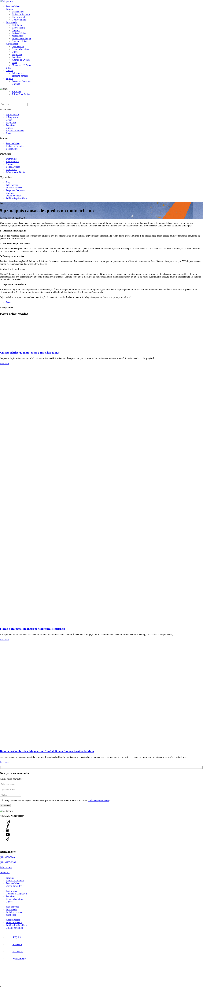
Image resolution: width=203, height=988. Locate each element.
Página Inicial (12, 114)
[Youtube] (8, 835)
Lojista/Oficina (19, 33)
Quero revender (19, 17)
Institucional (11, 891)
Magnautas (17, 54)
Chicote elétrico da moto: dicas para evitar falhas (29, 352)
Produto (9, 9)
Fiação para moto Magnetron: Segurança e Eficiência (32, 628)
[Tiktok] (8, 840)
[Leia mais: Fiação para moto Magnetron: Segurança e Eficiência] (101, 495)
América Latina (21, 94)
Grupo (9, 120)
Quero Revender (14, 886)
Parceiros (16, 57)
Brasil (16, 91)
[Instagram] (8, 822)
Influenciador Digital (21, 38)
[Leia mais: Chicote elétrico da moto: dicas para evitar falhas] (101, 333)
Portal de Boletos (14, 922)
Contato (9, 70)
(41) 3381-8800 (7, 857)
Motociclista (17, 35)
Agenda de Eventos (21, 60)
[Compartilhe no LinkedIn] (20, 307)
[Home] (6, 1)
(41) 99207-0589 (8, 862)
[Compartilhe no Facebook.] (17, 307)
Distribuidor (17, 25)
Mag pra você (12, 906)
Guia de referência (20, 41)
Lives (14, 62)
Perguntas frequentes (21, 81)
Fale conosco (18, 73)
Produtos (10, 878)
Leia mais (4, 363)
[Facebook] (8, 827)
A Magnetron (12, 43)
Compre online (19, 19)
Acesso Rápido (13, 920)
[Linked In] (8, 831)
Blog (8, 68)
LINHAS (17, 944)
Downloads (11, 22)
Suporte (9, 78)
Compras (16, 30)
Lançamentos (18, 11)
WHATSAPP (19, 958)
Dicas (8, 302)
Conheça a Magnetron (16, 893)
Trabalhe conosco (20, 76)
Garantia (16, 84)
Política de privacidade (16, 198)
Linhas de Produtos (21, 14)
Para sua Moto (12, 6)
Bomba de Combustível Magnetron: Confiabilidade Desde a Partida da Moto (47, 751)
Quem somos (18, 46)
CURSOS (17, 951)
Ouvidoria (5, 872)
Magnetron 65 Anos (21, 65)
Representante (18, 27)
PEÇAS (16, 937)
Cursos (15, 51)
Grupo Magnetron (20, 49)
